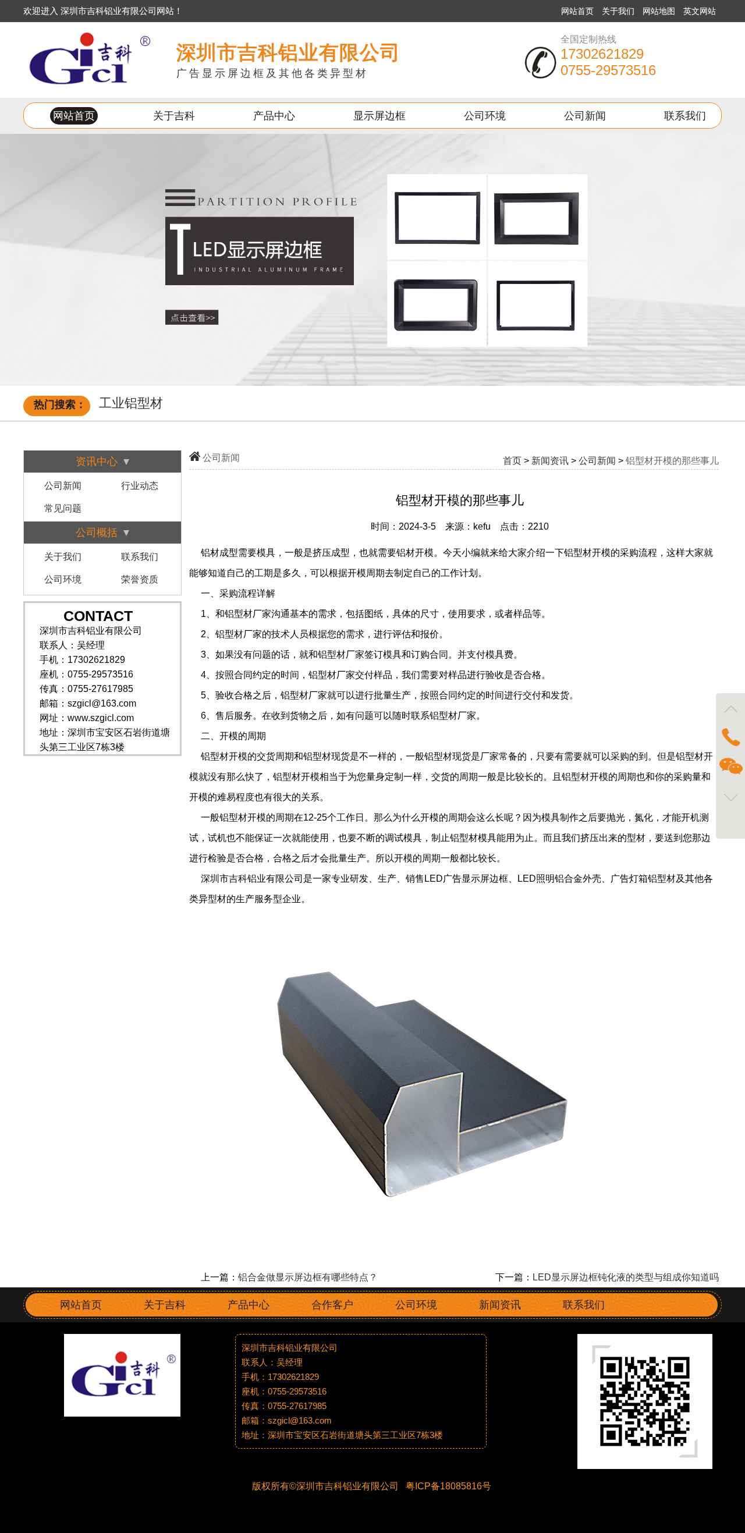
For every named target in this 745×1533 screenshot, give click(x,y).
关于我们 (619, 11)
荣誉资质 (139, 579)
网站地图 (660, 11)
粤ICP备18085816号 (447, 1486)
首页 (512, 461)
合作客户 (332, 1305)
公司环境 (485, 116)
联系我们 (685, 116)
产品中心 (274, 116)
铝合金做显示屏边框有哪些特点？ (308, 1277)
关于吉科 (174, 116)
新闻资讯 (550, 461)
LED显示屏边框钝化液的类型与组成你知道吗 (626, 1277)
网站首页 (577, 11)
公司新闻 (585, 116)
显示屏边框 (379, 116)
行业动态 (139, 486)
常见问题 (62, 508)
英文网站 (699, 11)
